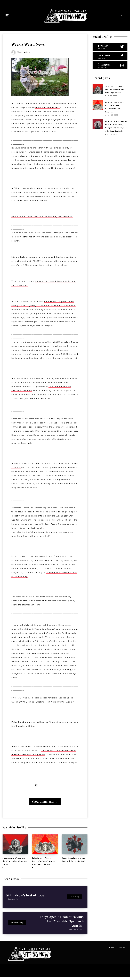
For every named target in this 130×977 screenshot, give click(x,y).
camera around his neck (47, 107)
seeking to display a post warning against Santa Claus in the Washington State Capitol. (44, 515)
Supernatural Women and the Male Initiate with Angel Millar (15, 861)
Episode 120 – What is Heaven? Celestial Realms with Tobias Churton (43, 861)
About (112, 947)
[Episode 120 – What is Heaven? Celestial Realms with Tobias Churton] (98, 105)
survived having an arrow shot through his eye (51, 188)
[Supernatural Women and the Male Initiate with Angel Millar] (98, 89)
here (19, 131)
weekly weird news (46, 785)
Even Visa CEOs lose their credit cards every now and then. (42, 216)
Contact (121, 947)
